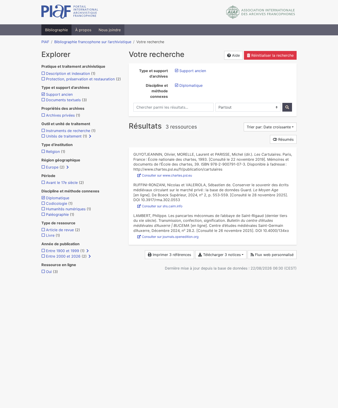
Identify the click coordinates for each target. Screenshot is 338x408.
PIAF (45, 41)
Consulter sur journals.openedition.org (170, 237)
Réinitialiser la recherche (272, 55)
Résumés (285, 139)
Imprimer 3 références (171, 254)
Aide (235, 55)
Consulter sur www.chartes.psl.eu (167, 175)
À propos (83, 30)
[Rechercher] (287, 107)
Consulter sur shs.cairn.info (162, 206)
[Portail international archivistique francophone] (69, 12)
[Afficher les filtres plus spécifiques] (90, 136)
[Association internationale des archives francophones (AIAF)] (261, 12)
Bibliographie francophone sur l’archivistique (92, 41)
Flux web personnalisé (274, 254)
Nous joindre (110, 30)
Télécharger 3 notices (221, 254)
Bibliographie (56, 30)
